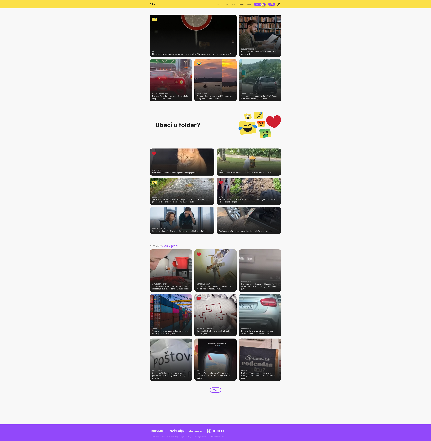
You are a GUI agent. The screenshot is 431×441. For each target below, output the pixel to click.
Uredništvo (155, 437)
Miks (228, 4)
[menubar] (278, 4)
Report (241, 4)
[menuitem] (278, 4)
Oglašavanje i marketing (170, 437)
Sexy (249, 4)
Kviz (234, 4)
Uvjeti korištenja (186, 437)
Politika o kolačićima (217, 437)
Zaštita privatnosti (200, 437)
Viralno (220, 4)
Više (215, 390)
